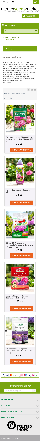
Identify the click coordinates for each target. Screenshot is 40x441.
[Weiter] (34, 390)
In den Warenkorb (21, 149)
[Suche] (36, 31)
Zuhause (5, 37)
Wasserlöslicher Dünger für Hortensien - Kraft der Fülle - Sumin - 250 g (20, 351)
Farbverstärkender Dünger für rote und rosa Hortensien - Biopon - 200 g (19, 139)
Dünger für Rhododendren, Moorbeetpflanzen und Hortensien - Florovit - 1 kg (19, 245)
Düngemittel (14, 37)
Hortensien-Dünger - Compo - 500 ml (19, 191)
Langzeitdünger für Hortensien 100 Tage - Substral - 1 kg (18, 297)
